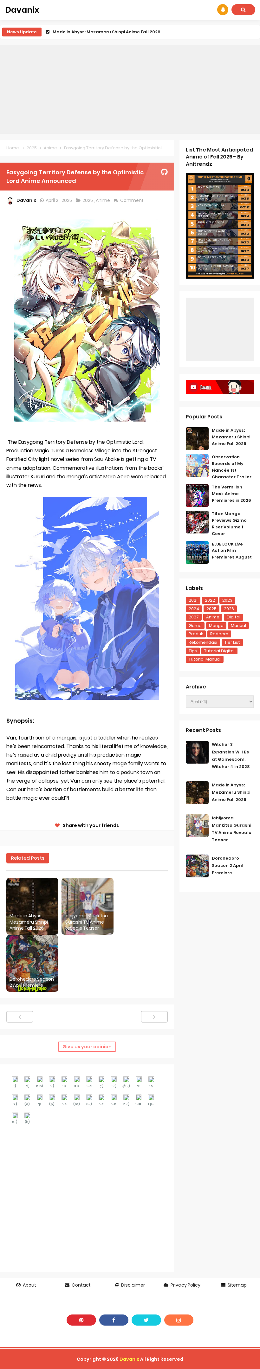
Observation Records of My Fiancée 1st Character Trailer (231, 467)
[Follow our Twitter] (146, 1320)
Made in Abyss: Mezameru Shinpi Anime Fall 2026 (29, 922)
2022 (210, 600)
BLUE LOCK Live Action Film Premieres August (232, 550)
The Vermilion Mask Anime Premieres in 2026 (231, 493)
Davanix (129, 1359)
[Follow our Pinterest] (81, 1320)
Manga (216, 626)
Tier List (232, 642)
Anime (103, 200)
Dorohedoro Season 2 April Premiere (32, 982)
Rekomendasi (203, 642)
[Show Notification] (222, 9)
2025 (88, 200)
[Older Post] (154, 1017)
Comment (132, 200)
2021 (193, 600)
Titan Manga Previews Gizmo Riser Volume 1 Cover (229, 523)
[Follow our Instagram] (179, 1320)
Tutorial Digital (219, 651)
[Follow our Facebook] (114, 1320)
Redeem (219, 634)
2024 (194, 609)
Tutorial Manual (205, 659)
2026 (229, 609)
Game (195, 626)
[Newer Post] (19, 1017)
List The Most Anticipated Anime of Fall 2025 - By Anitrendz (219, 157)
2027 (194, 617)
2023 (227, 600)
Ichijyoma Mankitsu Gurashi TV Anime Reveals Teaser (112, 32)
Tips (193, 651)
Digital (233, 617)
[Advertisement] (130, 89)
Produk (196, 634)
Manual (238, 626)
